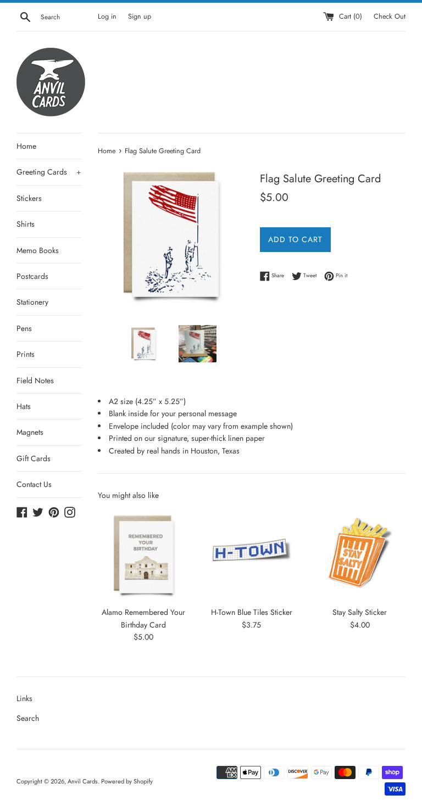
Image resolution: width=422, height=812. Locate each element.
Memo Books (37, 250)
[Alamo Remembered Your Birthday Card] (144, 555)
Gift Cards (33, 458)
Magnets (29, 432)
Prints (25, 354)
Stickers (29, 198)
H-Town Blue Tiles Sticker (251, 612)
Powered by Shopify (127, 781)
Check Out (390, 16)
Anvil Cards (83, 781)
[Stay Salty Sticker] (360, 555)
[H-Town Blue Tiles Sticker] (251, 555)
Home (26, 146)
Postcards (32, 276)
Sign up (139, 16)
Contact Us (34, 484)
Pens (24, 328)
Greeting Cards (48, 171)
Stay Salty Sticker (359, 612)
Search (27, 718)
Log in (107, 16)
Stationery (32, 301)
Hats (23, 406)
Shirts (25, 224)
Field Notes (35, 380)
